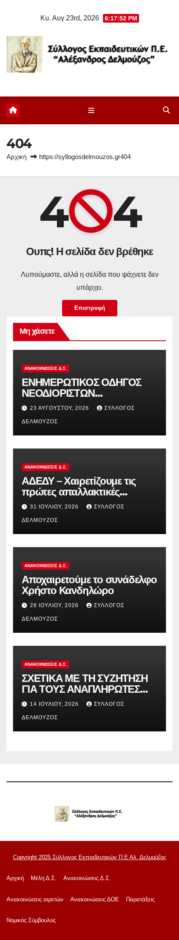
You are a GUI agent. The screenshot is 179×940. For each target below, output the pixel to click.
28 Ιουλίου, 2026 (55, 605)
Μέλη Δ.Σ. (43, 878)
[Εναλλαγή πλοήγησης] (91, 110)
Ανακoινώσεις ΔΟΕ (94, 899)
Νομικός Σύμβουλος (31, 920)
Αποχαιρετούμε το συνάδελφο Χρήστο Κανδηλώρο (89, 585)
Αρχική (17, 156)
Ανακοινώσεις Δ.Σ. (45, 368)
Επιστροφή (89, 308)
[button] (166, 110)
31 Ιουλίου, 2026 (55, 507)
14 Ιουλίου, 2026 (55, 704)
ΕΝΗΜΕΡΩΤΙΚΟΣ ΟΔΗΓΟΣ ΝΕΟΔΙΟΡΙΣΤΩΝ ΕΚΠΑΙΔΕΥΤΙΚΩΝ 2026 (81, 393)
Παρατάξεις (140, 899)
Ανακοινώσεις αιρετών (35, 899)
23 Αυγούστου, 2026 (60, 408)
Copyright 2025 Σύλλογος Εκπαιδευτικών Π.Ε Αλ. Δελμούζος (89, 857)
